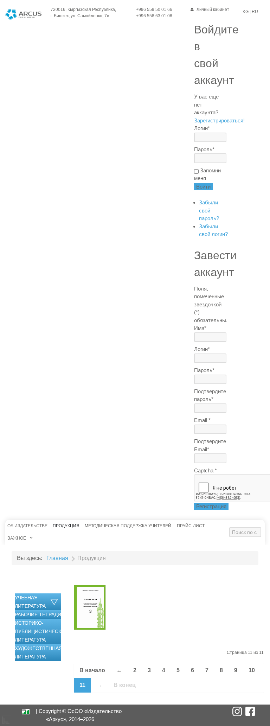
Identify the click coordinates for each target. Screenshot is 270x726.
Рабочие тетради (38, 614)
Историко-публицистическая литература (41, 631)
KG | (247, 11)
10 (252, 670)
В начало (92, 670)
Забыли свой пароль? (209, 210)
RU (254, 11)
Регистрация (211, 506)
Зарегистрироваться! (219, 120)
